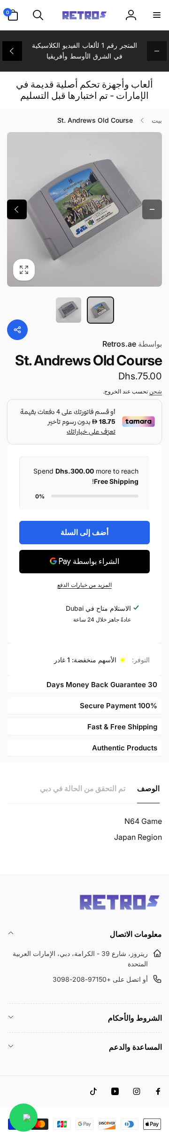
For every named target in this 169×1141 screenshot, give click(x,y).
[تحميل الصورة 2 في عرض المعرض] (68, 310)
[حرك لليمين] (12, 51)
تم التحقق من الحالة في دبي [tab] (82, 788)
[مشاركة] (17, 329)
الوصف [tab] (148, 788)
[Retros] (119, 909)
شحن (155, 391)
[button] (156, 15)
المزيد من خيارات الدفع (84, 584)
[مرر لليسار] (157, 51)
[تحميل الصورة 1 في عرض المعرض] (100, 310)
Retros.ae (132, 343)
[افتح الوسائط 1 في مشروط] (84, 209)
